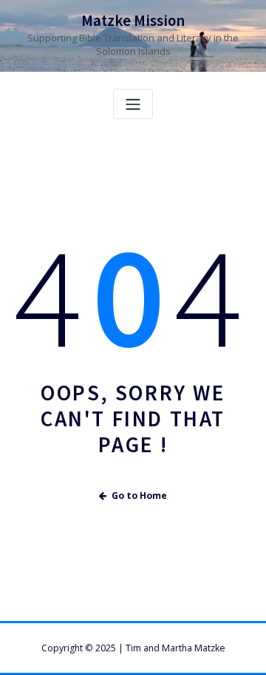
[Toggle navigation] (133, 104)
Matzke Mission (133, 20)
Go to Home (139, 495)
